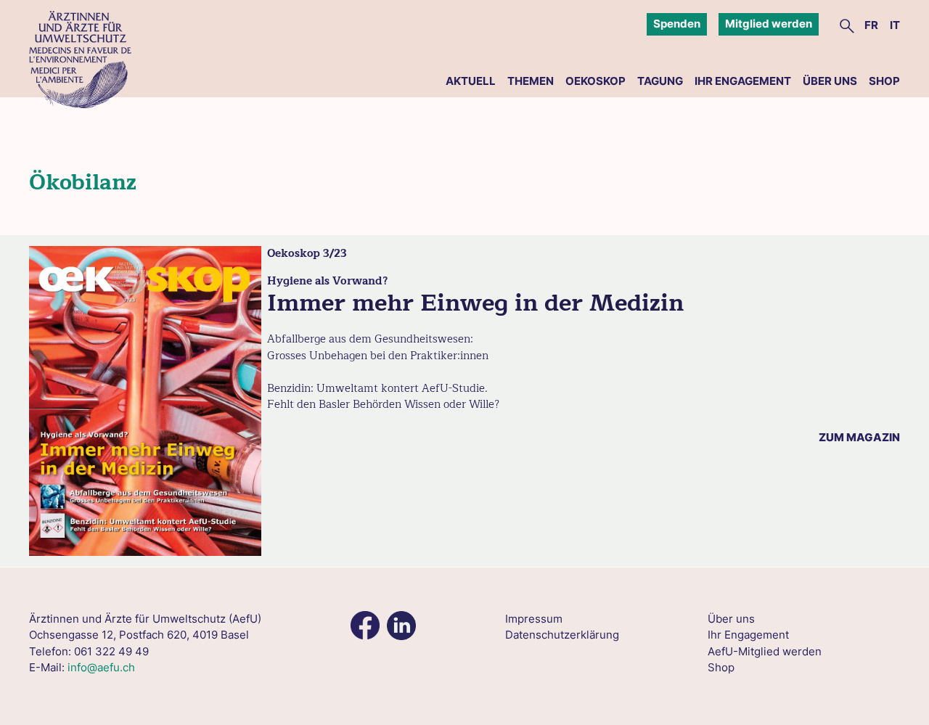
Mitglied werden (768, 23)
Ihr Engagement (743, 81)
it (895, 25)
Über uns (830, 81)
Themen (530, 81)
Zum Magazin (859, 437)
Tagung (660, 81)
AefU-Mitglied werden (765, 651)
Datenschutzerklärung (562, 635)
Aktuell (471, 81)
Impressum (533, 619)
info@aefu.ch (101, 667)
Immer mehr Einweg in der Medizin (475, 303)
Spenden (676, 23)
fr (871, 25)
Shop (884, 81)
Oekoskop (595, 81)
